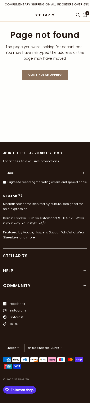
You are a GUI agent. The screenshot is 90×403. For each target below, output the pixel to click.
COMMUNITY (17, 285)
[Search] (78, 15)
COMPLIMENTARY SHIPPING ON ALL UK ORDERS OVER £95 (46, 4)
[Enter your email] (82, 173)
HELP (8, 271)
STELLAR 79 (45, 15)
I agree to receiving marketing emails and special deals (47, 182)
